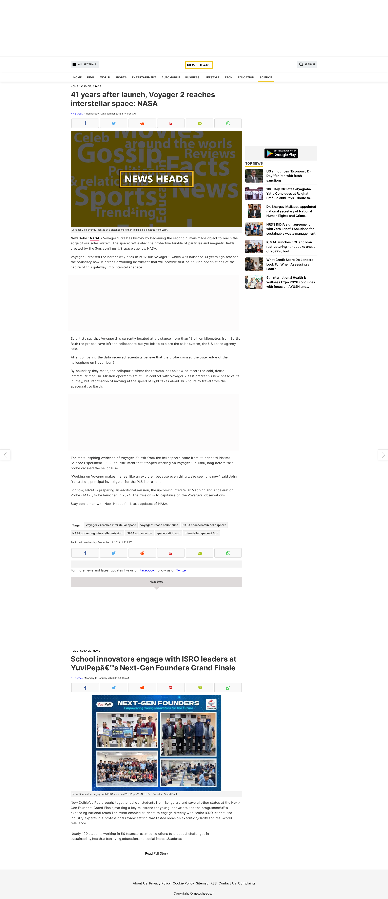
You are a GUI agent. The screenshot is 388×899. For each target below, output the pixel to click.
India (91, 77)
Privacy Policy (160, 883)
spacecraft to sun (168, 533)
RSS (214, 883)
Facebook (147, 570)
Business (192, 77)
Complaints (246, 883)
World (105, 77)
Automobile (170, 77)
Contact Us (227, 883)
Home (77, 77)
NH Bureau (77, 113)
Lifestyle (212, 77)
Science (265, 77)
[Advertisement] (194, 28)
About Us (140, 883)
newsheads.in (204, 893)
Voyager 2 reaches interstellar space (111, 525)
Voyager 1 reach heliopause (159, 525)
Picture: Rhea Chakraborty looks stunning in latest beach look (383, 455)
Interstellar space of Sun (201, 533)
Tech (229, 77)
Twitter (181, 570)
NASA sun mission (139, 533)
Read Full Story (156, 853)
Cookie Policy (183, 883)
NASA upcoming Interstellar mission (97, 533)
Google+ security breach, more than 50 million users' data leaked (5, 455)
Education (246, 77)
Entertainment (144, 77)
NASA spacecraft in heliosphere (204, 525)
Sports (121, 77)
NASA (94, 238)
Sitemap (202, 883)
